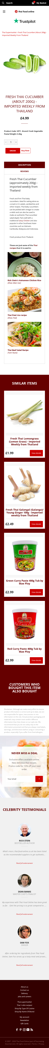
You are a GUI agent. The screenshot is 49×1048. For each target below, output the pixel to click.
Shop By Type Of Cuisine (24, 1008)
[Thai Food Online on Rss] (32, 1030)
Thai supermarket (9, 32)
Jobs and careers (24, 996)
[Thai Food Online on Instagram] (25, 1030)
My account (24, 1017)
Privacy (41, 1044)
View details (36, 453)
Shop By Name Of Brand (24, 1011)
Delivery (24, 993)
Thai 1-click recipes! (24, 1005)
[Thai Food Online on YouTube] (28, 1030)
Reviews (24, 171)
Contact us (24, 990)
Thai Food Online (22, 1041)
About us (24, 987)
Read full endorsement (24, 863)
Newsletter (24, 1020)
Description (24, 165)
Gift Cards (24, 1023)
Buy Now (25, 150)
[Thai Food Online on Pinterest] (21, 1030)
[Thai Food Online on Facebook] (17, 1030)
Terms (34, 1044)
